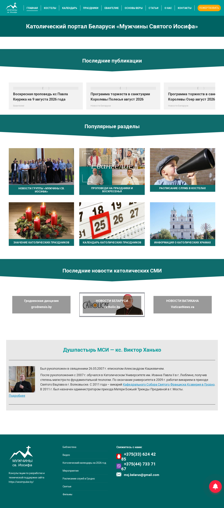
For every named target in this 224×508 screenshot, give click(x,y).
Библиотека (69, 447)
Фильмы (67, 494)
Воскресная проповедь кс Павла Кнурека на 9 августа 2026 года (40, 96)
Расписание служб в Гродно (79, 478)
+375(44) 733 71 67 (138, 466)
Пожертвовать (209, 7)
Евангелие (18, 105)
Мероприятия (71, 470)
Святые (67, 486)
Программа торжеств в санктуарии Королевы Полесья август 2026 (120, 96)
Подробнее (17, 396)
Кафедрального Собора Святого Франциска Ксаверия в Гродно (169, 384)
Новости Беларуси (101, 105)
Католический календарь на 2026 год (84, 462)
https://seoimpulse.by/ (21, 482)
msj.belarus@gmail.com (141, 475)
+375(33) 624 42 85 (138, 457)
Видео (66, 455)
